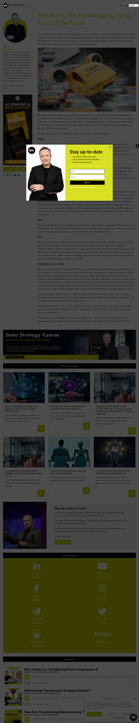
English (132, 5)
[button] (110, 147)
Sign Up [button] (87, 182)
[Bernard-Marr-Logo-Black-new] (14, 4)
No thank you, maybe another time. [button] (82, 187)
